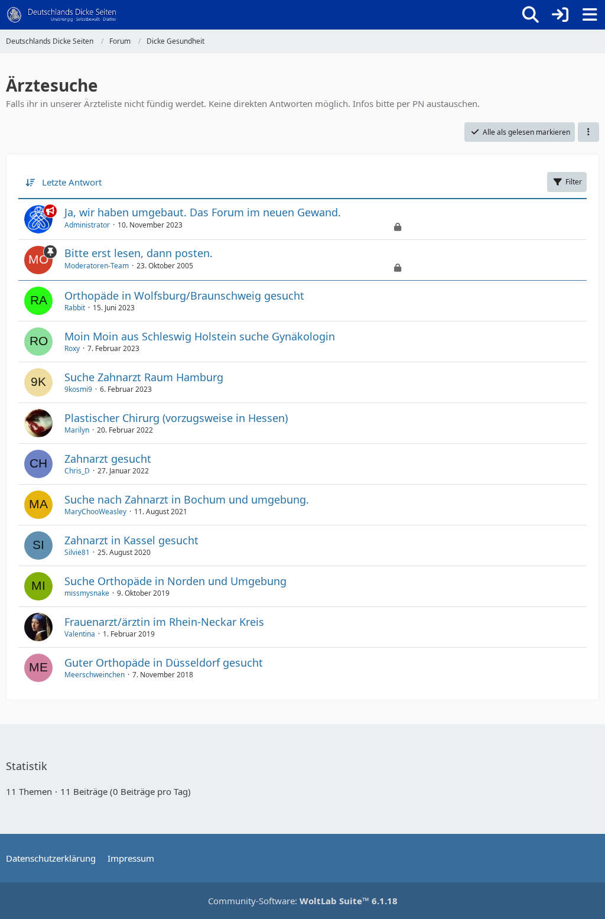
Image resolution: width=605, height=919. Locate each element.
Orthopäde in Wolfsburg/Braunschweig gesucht (184, 295)
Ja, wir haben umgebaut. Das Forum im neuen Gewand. (202, 212)
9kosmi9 (78, 389)
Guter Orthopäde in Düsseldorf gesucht (163, 662)
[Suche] (530, 15)
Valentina (79, 634)
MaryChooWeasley (95, 511)
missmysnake (86, 593)
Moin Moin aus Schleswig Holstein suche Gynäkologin (199, 336)
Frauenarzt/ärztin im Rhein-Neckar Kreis (164, 622)
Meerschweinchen (94, 675)
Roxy (72, 348)
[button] (588, 132)
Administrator (87, 225)
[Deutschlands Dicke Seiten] (62, 15)
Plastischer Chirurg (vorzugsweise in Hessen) (176, 418)
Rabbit (74, 308)
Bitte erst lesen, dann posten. (138, 253)
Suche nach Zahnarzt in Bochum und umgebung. (186, 499)
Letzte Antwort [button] (72, 182)
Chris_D (77, 471)
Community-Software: (303, 901)
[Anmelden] (560, 15)
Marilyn (76, 430)
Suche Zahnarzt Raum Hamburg (143, 377)
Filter (573, 182)
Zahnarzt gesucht (107, 459)
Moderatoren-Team (96, 266)
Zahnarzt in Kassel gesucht (131, 540)
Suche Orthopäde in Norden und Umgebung (175, 581)
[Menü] (589, 15)
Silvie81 (77, 552)
